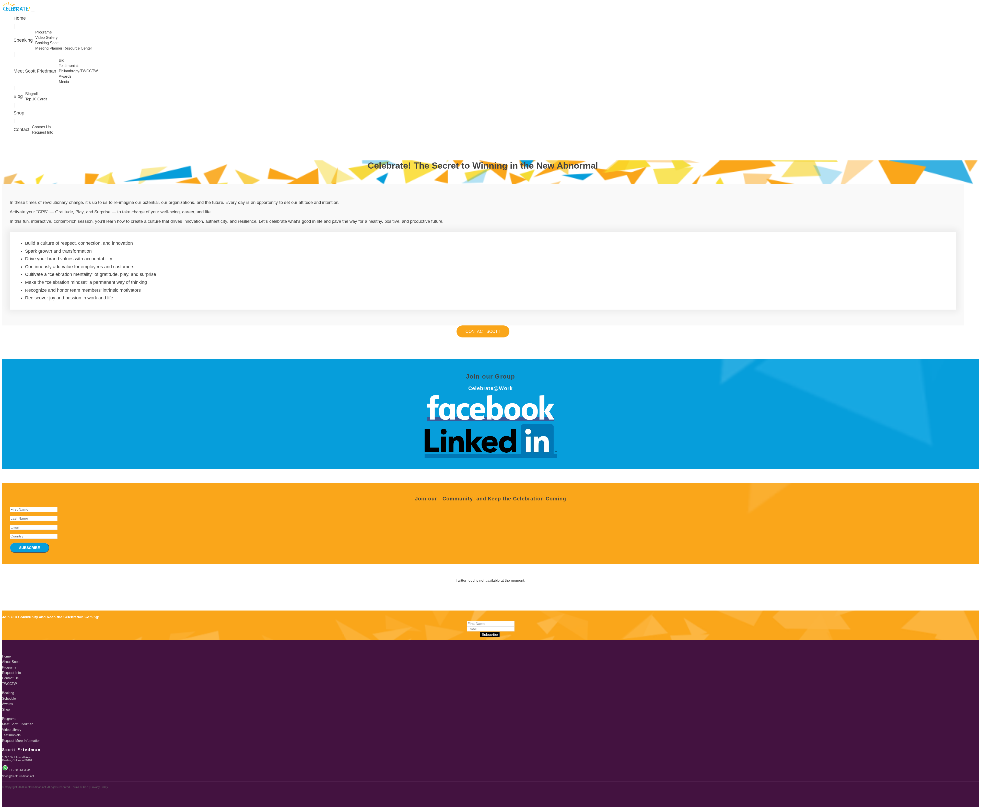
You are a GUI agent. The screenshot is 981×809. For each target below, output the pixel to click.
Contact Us (41, 127)
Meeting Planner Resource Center (63, 48)
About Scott (11, 662)
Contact (21, 129)
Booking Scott (47, 43)
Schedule (9, 698)
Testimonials (69, 66)
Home (20, 18)
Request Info (42, 132)
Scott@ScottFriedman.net (18, 776)
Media (64, 82)
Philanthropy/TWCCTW (78, 71)
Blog (18, 96)
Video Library (11, 730)
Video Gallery (46, 38)
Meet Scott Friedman (35, 71)
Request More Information (21, 741)
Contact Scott (482, 331)
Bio (61, 60)
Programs (43, 32)
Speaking (23, 40)
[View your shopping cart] (977, 143)
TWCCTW (9, 684)
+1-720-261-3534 (19, 769)
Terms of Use (79, 787)
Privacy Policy (99, 787)
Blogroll (31, 94)
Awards (65, 76)
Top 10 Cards (36, 99)
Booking (8, 693)
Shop (19, 112)
